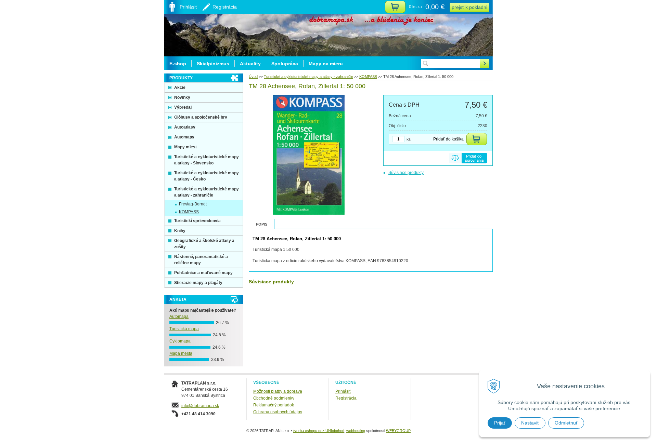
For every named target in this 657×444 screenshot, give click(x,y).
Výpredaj (183, 107)
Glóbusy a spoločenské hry (200, 117)
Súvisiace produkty (406, 172)
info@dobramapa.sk (200, 405)
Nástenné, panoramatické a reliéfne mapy (201, 259)
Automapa (179, 316)
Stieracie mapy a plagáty (198, 282)
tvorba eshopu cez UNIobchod (318, 431)
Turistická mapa (184, 328)
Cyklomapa (180, 341)
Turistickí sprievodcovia (197, 220)
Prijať (499, 423)
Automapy (184, 137)
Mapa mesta (180, 353)
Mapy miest (185, 147)
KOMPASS (368, 77)
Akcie (179, 87)
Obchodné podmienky (273, 398)
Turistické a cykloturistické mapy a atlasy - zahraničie (308, 77)
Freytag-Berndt (193, 204)
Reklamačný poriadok (273, 405)
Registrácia (346, 398)
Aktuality (250, 63)
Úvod (253, 77)
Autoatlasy (184, 127)
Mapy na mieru (326, 63)
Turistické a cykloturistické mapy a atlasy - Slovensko (206, 159)
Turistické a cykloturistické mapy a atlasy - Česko (206, 176)
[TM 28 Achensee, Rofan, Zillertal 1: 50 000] (309, 213)
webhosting (355, 431)
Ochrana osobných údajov (277, 411)
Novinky (182, 97)
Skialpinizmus (213, 63)
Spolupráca (284, 63)
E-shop (177, 63)
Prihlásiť (343, 391)
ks (409, 139)
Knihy (179, 230)
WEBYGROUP (398, 431)
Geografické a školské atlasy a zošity (204, 243)
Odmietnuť (566, 423)
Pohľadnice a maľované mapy (203, 272)
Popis (261, 224)
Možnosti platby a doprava (277, 391)
